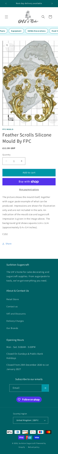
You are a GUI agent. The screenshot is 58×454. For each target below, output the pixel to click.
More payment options (29, 189)
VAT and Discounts (16, 313)
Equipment (16, 31)
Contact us (12, 306)
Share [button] (9, 243)
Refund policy (33, 447)
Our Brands (12, 328)
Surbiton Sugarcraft (27, 443)
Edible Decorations (37, 31)
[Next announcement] (52, 3)
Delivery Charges (15, 320)
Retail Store (12, 299)
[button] (6, 16)
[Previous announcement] (6, 3)
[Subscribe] (45, 388)
